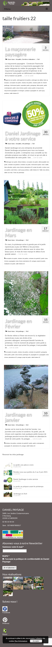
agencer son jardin (11, 80)
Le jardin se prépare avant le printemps (28, 486)
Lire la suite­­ (29, 76)
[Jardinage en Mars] (26, 202)
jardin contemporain (38, 443)
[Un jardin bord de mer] (38, 580)
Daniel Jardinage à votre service (25, 479)
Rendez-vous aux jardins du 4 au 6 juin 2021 (30, 472)
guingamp (33, 85)
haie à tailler (45, 164)
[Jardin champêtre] (28, 586)
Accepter (36, 641)
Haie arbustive (8, 167)
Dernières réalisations (28, 59)
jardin (30, 443)
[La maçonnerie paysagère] (26, 34)
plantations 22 (29, 167)
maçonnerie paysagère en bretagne (14, 90)
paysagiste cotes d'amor (15, 261)
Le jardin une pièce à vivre (23, 465)
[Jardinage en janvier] (26, 387)
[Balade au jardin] (18, 586)
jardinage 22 (26, 354)
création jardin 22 (37, 82)
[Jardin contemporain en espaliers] (28, 580)
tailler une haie (8, 172)
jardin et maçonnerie (38, 88)
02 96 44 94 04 (8, 522)
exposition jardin (25, 85)
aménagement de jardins (24, 80)
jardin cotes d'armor (18, 88)
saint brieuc (14, 170)
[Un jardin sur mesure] (18, 580)
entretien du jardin (25, 164)
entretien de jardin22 (14, 164)
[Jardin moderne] (7, 586)
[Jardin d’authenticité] (7, 593)
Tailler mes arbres (44, 170)
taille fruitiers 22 (14, 93)
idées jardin (40, 85)
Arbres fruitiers (22, 162)
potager (34, 261)
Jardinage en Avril (20, 494)
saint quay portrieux (23, 170)
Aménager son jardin (11, 162)
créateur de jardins (27, 82)
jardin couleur (28, 88)
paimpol (27, 90)
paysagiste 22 (34, 90)
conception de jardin (15, 82)
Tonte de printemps (18, 172)
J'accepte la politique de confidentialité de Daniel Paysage (25, 560)
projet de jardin (37, 167)
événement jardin (15, 85)
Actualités (18, 59)
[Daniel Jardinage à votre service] (26, 114)
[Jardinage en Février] (26, 293)
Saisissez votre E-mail (13, 547)
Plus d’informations (21, 641)
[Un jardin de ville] (38, 586)
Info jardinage (26, 143)
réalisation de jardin (9, 263)
